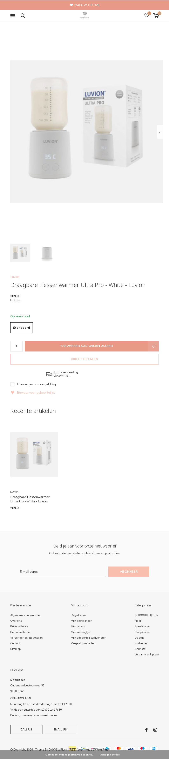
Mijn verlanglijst (80, 632)
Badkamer (141, 643)
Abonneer (129, 572)
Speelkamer (142, 626)
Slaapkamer (142, 632)
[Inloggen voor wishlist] (153, 346)
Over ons (16, 620)
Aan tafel (140, 648)
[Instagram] (155, 729)
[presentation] (160, 132)
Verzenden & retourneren (26, 637)
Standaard (21, 328)
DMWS (53, 749)
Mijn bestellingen (81, 620)
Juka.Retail (103, 749)
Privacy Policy (19, 626)
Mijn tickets (78, 626)
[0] (156, 15)
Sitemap (15, 648)
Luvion (15, 277)
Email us (60, 729)
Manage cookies (110, 754)
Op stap (139, 637)
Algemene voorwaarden (25, 615)
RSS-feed (76, 749)
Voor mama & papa (147, 654)
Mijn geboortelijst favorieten (88, 637)
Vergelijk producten (83, 643)
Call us (26, 729)
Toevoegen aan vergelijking (36, 384)
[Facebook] (146, 729)
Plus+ (63, 749)
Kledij (138, 620)
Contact (15, 643)
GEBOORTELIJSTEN (146, 615)
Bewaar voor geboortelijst (33, 392)
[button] (13, 16)
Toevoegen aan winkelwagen (86, 346)
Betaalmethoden (21, 632)
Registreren (78, 615)
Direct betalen (84, 359)
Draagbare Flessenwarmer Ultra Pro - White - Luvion (30, 499)
